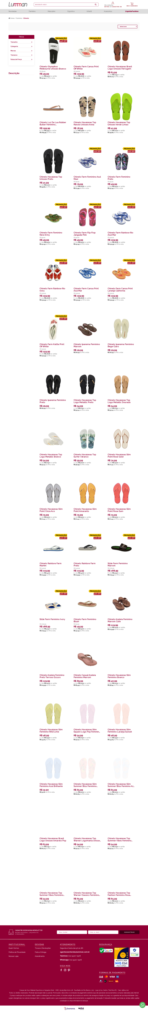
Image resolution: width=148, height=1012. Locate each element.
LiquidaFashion (131, 11)
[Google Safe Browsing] (106, 953)
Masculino (51, 11)
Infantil (89, 11)
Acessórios (108, 11)
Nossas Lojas (14, 956)
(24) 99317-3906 (70, 956)
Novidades (13, 11)
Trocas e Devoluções (43, 948)
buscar (95, 4)
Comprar (53, 83)
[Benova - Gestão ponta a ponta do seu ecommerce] (70, 1008)
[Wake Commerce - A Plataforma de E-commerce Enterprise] (81, 1008)
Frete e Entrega (40, 952)
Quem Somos (14, 948)
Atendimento (40, 956)
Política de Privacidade (17, 952)
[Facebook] (61, 970)
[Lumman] (19, 4)
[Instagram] (65, 970)
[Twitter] (69, 970)
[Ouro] (121, 957)
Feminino (32, 11)
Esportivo (71, 11)
